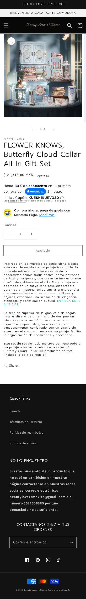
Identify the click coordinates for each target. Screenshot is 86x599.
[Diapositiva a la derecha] (53, 129)
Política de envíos (23, 443)
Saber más (46, 214)
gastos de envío (17, 200)
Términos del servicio (26, 422)
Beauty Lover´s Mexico (35, 590)
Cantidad (10, 225)
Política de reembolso (27, 432)
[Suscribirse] (71, 542)
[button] (6, 25)
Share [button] (13, 365)
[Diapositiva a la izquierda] (32, 129)
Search (15, 411)
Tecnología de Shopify (59, 590)
